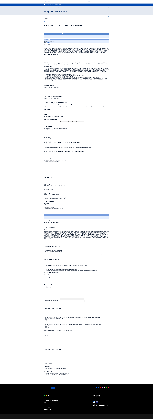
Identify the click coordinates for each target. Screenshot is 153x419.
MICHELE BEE (49, 217)
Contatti (107, 7)
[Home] (47, 2)
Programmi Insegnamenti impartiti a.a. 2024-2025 (70, 7)
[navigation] (76, 5)
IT (105, 1)
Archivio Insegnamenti (61, 7)
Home (44, 7)
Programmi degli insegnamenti (54, 7)
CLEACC (46, 22)
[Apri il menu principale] (108, 1)
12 (56, 30)
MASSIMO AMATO (47, 36)
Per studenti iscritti (48, 7)
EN (103, 1)
